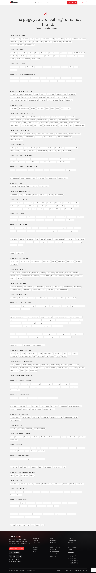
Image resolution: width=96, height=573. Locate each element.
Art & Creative (18, 63)
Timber (70, 125)
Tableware (20, 278)
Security (85, 570)
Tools (16, 480)
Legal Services (38, 136)
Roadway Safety (26, 409)
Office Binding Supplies (50, 367)
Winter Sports (41, 450)
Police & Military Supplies (15, 409)
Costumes (31, 52)
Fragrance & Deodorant (61, 94)
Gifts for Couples (61, 228)
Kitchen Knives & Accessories (57, 275)
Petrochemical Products (32, 186)
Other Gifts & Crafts (40, 231)
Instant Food (41, 205)
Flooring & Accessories (74, 119)
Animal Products (25, 38)
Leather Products (13, 242)
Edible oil (37, 38)
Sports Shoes (82, 436)
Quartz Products (40, 356)
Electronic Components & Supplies (24, 175)
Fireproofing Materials (63, 119)
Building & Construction (21, 113)
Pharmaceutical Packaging (44, 386)
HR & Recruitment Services (16, 136)
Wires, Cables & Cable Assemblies (58, 170)
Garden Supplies (50, 272)
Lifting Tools (37, 483)
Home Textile (34, 467)
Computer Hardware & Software (56, 158)
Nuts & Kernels (48, 41)
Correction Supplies (27, 364)
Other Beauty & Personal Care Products (18, 100)
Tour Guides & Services (48, 514)
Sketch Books (13, 69)
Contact (70, 549)
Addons (35, 549)
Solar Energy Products (43, 186)
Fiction (47, 108)
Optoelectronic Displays (51, 178)
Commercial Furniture (41, 216)
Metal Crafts (22, 242)
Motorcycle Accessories (35, 80)
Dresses (37, 52)
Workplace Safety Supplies (48, 409)
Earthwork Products (70, 116)
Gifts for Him (77, 228)
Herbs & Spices (28, 41)
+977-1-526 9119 (15, 559)
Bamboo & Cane (13, 239)
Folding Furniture (51, 216)
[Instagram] (14, 556)
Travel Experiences (72, 514)
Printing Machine (27, 325)
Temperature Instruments (65, 337)
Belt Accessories (13, 194)
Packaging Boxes (13, 386)
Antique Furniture (13, 216)
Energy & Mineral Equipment (76, 317)
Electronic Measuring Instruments (34, 334)
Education (12, 525)
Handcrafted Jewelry (70, 239)
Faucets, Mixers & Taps (42, 119)
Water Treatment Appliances (61, 289)
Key (52, 406)
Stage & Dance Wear (72, 55)
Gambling (33, 447)
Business (33, 108)
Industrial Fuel (13, 186)
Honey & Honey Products (32, 205)
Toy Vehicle (19, 494)
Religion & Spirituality (65, 108)
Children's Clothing (22, 52)
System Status (72, 547)
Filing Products (64, 364)
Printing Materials (64, 386)
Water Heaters (50, 289)
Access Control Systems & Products (18, 406)
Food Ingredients (75, 202)
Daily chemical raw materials (71, 147)
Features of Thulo (37, 540)
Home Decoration (21, 231)
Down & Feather (13, 467)
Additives (12, 147)
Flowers (29, 228)
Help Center (71, 538)
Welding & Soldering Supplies (38, 345)
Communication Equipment (16, 459)
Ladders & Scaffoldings (33, 122)
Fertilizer (62, 38)
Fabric (20, 467)
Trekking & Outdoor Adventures (32, 517)
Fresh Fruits (68, 38)
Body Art (36, 94)
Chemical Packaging (35, 384)
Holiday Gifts (13, 231)
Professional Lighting (71, 297)
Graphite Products (58, 353)
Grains (21, 41)
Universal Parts (61, 80)
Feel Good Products (21, 525)
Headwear (35, 194)
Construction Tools (14, 483)
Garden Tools (23, 483)
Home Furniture (13, 219)
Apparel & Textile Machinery (32, 317)
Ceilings (23, 116)
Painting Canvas (47, 66)
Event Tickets (13, 428)
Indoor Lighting (13, 297)
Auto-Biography (13, 108)
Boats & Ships (47, 503)
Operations (53, 549)
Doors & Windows (45, 116)
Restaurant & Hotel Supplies (56, 417)
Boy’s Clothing (13, 52)
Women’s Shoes (13, 439)
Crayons (22, 66)
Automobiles (50, 78)
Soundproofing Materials (27, 125)
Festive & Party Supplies (20, 228)
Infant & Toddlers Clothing (79, 52)
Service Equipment (19, 414)
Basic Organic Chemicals (30, 147)
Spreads (46, 208)
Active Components (14, 178)
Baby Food (12, 202)
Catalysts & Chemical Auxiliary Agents (45, 147)
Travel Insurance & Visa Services (17, 517)
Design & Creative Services (74, 133)
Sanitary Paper (43, 100)
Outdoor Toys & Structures (56, 491)
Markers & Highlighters (74, 364)
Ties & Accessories (59, 194)
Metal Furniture (22, 219)
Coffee (43, 202)
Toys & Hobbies (18, 488)
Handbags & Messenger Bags (42, 306)
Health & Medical (19, 258)
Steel (47, 356)
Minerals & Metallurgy (21, 350)
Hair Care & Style (72, 94)
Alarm (29, 406)
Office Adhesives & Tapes (38, 367)
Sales (51, 545)
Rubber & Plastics (19, 394)
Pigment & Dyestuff (67, 150)
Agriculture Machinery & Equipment (17, 317)
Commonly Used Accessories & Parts (39, 158)
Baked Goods (20, 202)
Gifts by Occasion (43, 228)
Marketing (53, 542)
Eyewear (12, 475)
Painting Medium (56, 66)
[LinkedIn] (17, 556)
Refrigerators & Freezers (15, 289)
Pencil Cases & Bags (14, 370)
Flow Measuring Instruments (49, 334)
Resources (35, 547)
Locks (56, 406)
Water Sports (33, 450)
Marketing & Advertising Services (64, 136)
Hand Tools (30, 483)
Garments (49, 239)
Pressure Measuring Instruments (51, 337)
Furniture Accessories (61, 216)
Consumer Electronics (21, 155)
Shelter (37, 525)
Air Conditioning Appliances (16, 286)
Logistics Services (14, 505)
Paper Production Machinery (61, 323)
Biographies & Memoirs (24, 108)
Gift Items (35, 228)
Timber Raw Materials (29, 44)
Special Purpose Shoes (72, 436)
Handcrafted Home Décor (58, 239)
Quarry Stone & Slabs (14, 125)
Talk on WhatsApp (14, 552)
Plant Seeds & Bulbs (67, 41)
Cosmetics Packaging (46, 384)
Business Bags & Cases (15, 306)
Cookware (43, 272)
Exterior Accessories (77, 78)
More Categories (22, 55)
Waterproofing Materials (80, 125)
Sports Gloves (81, 447)
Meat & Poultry (60, 205)
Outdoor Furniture (39, 219)
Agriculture (17, 35)
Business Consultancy (30, 133)
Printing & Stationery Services (16, 139)
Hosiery (69, 52)
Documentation (72, 540)
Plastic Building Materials (74, 122)
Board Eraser (17, 364)
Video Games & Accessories (63, 161)
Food (28, 525)
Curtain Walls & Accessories (33, 116)
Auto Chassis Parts (14, 78)
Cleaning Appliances (28, 286)
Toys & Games (68, 242)
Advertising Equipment (15, 417)
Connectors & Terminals (21, 170)
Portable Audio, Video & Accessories (48, 161)
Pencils (22, 370)
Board (11, 364)
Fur (28, 467)
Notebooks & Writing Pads (25, 367)
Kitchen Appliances (58, 286)
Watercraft (56, 505)
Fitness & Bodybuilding (24, 447)
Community (71, 545)
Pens (27, 370)
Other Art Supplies (30, 66)
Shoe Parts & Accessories (54, 436)
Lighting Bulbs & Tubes (41, 297)
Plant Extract (78, 261)
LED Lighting (21, 297)
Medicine (54, 261)
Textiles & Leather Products (22, 464)
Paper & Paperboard (24, 386)
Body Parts (57, 78)
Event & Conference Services (26, 514)
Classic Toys (19, 491)
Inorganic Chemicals (14, 150)
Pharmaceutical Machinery (75, 323)
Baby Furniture (22, 216)
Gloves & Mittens (27, 194)
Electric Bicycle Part (72, 503)
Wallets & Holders (26, 308)
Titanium (52, 356)
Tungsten (58, 356)
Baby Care (12, 94)
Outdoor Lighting (61, 297)
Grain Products (21, 205)
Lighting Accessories (30, 297)
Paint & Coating (52, 150)
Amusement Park (13, 447)
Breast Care (42, 94)
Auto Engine (43, 78)
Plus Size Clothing (39, 55)
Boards (18, 116)
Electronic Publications (69, 158)
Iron (69, 353)
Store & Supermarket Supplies (71, 417)
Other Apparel (30, 55)
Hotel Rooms (21, 428)
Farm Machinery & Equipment (48, 38)
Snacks (33, 208)
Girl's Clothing (63, 52)
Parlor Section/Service (33, 100)
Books (16, 105)
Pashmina (36, 242)
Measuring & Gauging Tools (77, 334)
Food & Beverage (19, 199)
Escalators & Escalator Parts (29, 119)
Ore (34, 356)
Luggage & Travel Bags (56, 306)
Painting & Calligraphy (51, 231)
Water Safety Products (36, 409)
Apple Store (12, 158)
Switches (46, 170)
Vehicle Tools (79, 80)
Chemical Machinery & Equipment (61, 317)
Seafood (76, 205)
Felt (37, 239)
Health (32, 525)
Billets (18, 353)
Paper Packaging (33, 386)
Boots (11, 436)
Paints (59, 150)
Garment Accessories (53, 52)
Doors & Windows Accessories (57, 116)
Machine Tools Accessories (16, 345)
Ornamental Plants (57, 41)
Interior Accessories (14, 80)
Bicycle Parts (39, 503)
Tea (62, 208)
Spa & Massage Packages (39, 428)
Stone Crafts (51, 242)
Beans (32, 38)
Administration (54, 554)
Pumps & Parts (27, 345)
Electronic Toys (36, 491)
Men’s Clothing (13, 55)
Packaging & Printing (20, 380)
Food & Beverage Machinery (34, 320)
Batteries (12, 170)
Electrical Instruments (21, 334)
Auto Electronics (35, 78)
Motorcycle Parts (45, 80)
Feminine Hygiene (50, 94)
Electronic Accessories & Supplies (28, 178)
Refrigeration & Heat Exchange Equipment (41, 325)
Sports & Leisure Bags (15, 308)
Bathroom (12, 116)
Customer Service (55, 547)
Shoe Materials (44, 436)
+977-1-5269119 (74, 562)
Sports (16, 444)
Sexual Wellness (13, 264)
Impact (34, 554)
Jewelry (17, 475)
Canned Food (37, 202)
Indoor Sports (44, 447)
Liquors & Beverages (50, 205)
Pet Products (13, 278)
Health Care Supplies (25, 261)
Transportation (18, 499)
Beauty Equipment (28, 94)
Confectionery (50, 202)
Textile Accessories (57, 467)
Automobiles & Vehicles (21, 86)
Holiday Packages (37, 514)
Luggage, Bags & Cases (20, 302)
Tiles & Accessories (63, 125)
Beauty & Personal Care (21, 91)
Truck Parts (50, 505)
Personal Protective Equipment (75, 406)
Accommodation (13, 514)
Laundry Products (69, 275)
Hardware (17, 250)
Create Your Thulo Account (16, 548)
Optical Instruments (24, 337)
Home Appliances (19, 283)
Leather (40, 467)
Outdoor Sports (72, 447)
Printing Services (74, 386)
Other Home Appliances (21, 375)
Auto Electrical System (25, 78)
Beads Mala (22, 239)
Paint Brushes (39, 66)
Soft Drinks (40, 208)
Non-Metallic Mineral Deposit (25, 356)
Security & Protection (20, 403)
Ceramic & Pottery (30, 239)
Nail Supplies (58, 97)
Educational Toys (27, 491)
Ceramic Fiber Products (31, 353)
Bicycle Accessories (30, 503)
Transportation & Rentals (60, 514)
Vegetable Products (69, 208)
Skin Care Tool (69, 100)
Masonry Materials (54, 122)
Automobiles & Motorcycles (22, 74)
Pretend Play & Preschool (76, 491)
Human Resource (54, 551)
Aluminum (12, 353)
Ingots (65, 353)
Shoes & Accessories (20, 433)
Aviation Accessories (14, 503)
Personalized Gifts (62, 231)
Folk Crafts (42, 239)
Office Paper (81, 367)
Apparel (16, 49)
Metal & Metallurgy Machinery (29, 323)
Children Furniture (31, 216)
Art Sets (76, 66)
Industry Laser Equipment (77, 320)
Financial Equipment (26, 417)
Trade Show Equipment (15, 420)
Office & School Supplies (21, 361)
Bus (53, 503)
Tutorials (70, 542)
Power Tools (65, 483)
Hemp (77, 239)
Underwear (81, 55)
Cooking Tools (35, 272)
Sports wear (63, 55)
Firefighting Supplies (45, 406)
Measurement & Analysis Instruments (25, 331)
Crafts (11, 228)
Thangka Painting (59, 242)
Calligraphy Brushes (14, 66)
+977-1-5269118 (74, 560)
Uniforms (12, 58)
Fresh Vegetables (13, 41)
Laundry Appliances (68, 286)
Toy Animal (12, 494)
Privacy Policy (60, 570)
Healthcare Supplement (36, 261)
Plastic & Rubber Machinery (16, 325)
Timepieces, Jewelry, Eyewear (22, 472)
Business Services (19, 130)
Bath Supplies (20, 94)
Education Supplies (55, 364)
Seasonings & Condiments (16, 208)
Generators (31, 170)
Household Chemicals (14, 275)
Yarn (64, 467)
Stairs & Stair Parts (38, 125)
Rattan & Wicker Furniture (59, 219)
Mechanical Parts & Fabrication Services (26, 342)
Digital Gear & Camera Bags (28, 306)
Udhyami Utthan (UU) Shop (21, 522)
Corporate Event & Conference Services (45, 133)
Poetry (57, 108)
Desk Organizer (36, 364)
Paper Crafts (29, 242)
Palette (71, 66)
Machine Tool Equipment (15, 323)
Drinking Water (66, 202)
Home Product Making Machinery (63, 320)
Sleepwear (56, 55)
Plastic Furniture (49, 219)
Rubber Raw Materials (52, 398)
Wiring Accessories (71, 170)
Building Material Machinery (46, 317)
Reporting (53, 556)
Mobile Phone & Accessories (32, 161)
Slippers (63, 436)
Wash (42, 525)
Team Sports (21, 450)
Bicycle (22, 503)
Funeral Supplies (36, 417)
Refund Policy (78, 570)
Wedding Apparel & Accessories (23, 58)
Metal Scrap (75, 353)
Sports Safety (13, 450)
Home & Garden (18, 269)
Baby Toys (12, 491)
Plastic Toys (66, 491)
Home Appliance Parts (39, 286)
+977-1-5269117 (74, 558)
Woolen (20, 245)
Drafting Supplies (45, 364)
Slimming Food (27, 208)
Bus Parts (58, 503)
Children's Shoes (18, 436)
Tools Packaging (79, 483)
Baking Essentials (28, 202)
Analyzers (12, 334)
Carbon (23, 353)
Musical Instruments (63, 447)
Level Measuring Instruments (63, 334)
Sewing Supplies (48, 55)
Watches (32, 475)
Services (16, 425)
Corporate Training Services (61, 133)
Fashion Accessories (20, 191)
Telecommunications (20, 455)
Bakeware (12, 272)
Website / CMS (54, 538)
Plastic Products (23, 398)
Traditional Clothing (78, 242)
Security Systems (26, 289)
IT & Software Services (28, 136)
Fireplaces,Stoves (52, 119)
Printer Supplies (33, 370)
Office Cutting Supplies (62, 367)
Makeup (35, 97)
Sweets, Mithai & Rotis (55, 208)
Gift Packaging (65, 384)
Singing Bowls (43, 242)
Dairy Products (58, 202)
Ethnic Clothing (44, 52)
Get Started (82, 2)
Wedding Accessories (72, 231)
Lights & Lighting (19, 294)
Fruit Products (13, 205)
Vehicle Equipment (70, 80)
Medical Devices (46, 261)
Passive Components (62, 178)
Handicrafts (18, 236)
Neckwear (51, 194)
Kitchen (24, 122)
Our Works (35, 551)
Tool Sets (72, 483)
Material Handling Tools (47, 483)
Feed (57, 38)
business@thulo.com (16, 561)
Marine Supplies (23, 505)
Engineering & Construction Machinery (18, 320)
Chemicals (17, 144)
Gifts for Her (69, 228)
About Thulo (36, 538)
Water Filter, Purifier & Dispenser (38, 289)
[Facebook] (10, 556)
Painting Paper (64, 66)
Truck (44, 505)
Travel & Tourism (19, 511)
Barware (18, 272)
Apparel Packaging (25, 384)
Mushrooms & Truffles (38, 41)
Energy (16, 183)
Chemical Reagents (59, 147)
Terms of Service (69, 570)
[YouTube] (20, 556)
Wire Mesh (64, 356)
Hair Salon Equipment (26, 97)
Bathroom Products (26, 272)
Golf (38, 447)
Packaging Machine (50, 323)
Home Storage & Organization (71, 272)
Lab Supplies (23, 150)
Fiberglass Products (48, 353)
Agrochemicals (20, 147)
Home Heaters (49, 286)
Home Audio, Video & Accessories (17, 161)
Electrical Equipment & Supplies (23, 166)
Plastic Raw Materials (32, 398)
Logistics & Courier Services (49, 136)
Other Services (29, 428)
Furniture (17, 213)
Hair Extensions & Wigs (15, 97)
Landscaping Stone (44, 122)
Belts (21, 194)
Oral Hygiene (66, 97)
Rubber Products (42, 398)
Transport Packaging (14, 389)
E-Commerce (53, 540)
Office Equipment (73, 367)
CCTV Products (35, 406)
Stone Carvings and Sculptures (50, 125)
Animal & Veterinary (14, 261)
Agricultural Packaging (14, 384)
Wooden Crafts (13, 245)
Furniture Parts (80, 216)
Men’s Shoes (27, 436)
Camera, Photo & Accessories (23, 158)
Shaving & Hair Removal (53, 100)
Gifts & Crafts (18, 224)
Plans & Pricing (36, 542)
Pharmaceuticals (70, 261)
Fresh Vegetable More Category (79, 38)
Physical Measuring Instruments (36, 337)
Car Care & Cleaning (66, 78)
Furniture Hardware (71, 216)
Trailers (39, 505)
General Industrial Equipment (48, 320)
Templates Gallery (37, 545)
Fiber (25, 467)
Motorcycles (53, 80)
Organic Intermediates (42, 150)
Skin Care (62, 100)
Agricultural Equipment (15, 38)
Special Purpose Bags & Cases (78, 306)
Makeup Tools (42, 97)
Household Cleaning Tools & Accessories (30, 275)
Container (64, 503)
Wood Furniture (70, 219)
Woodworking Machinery (57, 325)
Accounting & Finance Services (16, 133)
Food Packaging (56, 384)
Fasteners (12, 253)
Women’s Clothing (36, 58)
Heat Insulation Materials (15, 122)
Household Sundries (45, 275)
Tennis (27, 450)
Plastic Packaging (55, 386)
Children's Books (40, 108)
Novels (52, 108)
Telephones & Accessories (38, 459)
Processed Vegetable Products (16, 44)
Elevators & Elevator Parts (15, 119)
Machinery (17, 314)
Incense (82, 239)
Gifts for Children (52, 228)
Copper (40, 353)
